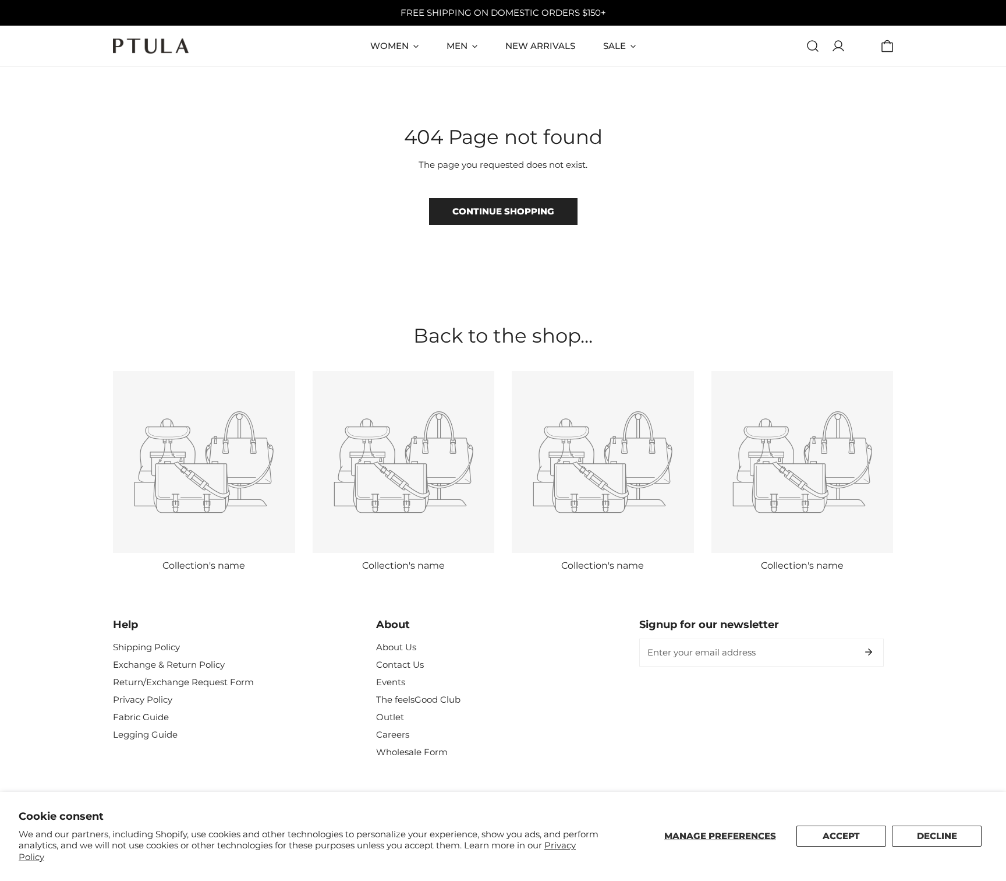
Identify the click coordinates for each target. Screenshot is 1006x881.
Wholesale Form (412, 751)
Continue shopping (503, 211)
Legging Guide (145, 734)
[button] (887, 46)
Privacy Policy (142, 699)
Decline (937, 835)
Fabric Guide (141, 717)
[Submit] (869, 652)
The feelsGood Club (418, 699)
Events (390, 682)
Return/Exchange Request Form (183, 682)
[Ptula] (151, 46)
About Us (396, 647)
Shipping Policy (146, 647)
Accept (841, 835)
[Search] (813, 46)
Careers (392, 734)
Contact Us (400, 664)
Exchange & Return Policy (169, 664)
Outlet (390, 717)
